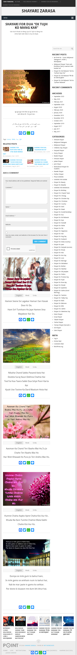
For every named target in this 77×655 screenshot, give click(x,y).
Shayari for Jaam (59, 244)
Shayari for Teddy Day (61, 298)
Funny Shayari (58, 153)
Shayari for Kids (59, 252)
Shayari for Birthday (60, 190)
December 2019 (59, 115)
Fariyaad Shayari (59, 150)
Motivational (21, 650)
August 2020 (58, 107)
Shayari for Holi (58, 233)
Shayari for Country (60, 204)
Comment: (9, 187)
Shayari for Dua (59, 215)
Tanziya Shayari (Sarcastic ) (62, 325)
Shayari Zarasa (38, 11)
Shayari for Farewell (60, 223)
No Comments (7, 156)
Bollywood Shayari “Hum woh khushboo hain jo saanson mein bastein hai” (63, 66)
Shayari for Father (59, 225)
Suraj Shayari (58, 317)
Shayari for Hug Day (60, 236)
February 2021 (58, 102)
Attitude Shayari (59, 139)
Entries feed (57, 341)
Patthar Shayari (58, 174)
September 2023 (59, 96)
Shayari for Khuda (59, 250)
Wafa (13, 139)
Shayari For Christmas (60, 201)
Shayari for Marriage (60, 261)
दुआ (20, 139)
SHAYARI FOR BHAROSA (61, 187)
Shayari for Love (59, 258)
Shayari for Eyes (59, 220)
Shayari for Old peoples (61, 271)
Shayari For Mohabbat (61, 263)
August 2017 (58, 126)
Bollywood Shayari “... (30, 1)
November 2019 (59, 118)
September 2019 (59, 123)
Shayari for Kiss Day (60, 255)
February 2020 (58, 110)
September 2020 (59, 104)
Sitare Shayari (58, 314)
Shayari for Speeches (60, 288)
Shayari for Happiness (60, 231)
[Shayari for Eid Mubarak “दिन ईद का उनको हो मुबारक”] (44, 621)
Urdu (35, 295)
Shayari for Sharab (59, 285)
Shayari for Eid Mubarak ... (50, 1)
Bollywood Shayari (59, 145)
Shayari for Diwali (59, 209)
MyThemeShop (49, 645)
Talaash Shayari (58, 319)
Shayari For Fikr (58, 228)
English (19, 295)
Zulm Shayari (58, 330)
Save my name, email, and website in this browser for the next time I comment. (26, 236)
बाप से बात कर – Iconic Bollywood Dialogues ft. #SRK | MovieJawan (63, 59)
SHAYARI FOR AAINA (60, 179)
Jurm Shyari (57, 164)
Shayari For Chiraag (60, 196)
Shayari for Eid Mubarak (61, 217)
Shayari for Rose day (60, 282)
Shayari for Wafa (59, 300)
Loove (9, 139)
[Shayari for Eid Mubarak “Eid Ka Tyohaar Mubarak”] (56, 621)
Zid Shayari (57, 328)
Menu (5, 18)
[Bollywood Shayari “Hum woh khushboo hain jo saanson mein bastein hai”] (20, 621)
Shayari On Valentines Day (62, 311)
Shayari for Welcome (60, 303)
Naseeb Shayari (58, 171)
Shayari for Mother (60, 266)
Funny (5, 650)
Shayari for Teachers (60, 295)
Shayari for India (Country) (62, 242)
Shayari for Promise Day (61, 277)
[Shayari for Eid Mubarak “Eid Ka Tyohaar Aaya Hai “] (32, 621)
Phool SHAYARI (58, 177)
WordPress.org (58, 346)
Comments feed (59, 344)
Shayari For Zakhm (59, 309)
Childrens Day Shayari (60, 148)
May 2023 (57, 99)
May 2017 (57, 131)
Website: (8, 224)
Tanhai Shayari (58, 322)
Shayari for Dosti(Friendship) (62, 212)
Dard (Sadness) (51, 650)
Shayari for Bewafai (60, 185)
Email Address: (10, 216)
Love (11, 650)
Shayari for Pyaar (59, 279)
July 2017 (57, 129)
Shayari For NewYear (60, 269)
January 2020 (58, 112)
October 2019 (58, 121)
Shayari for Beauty (59, 182)
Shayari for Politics (59, 274)
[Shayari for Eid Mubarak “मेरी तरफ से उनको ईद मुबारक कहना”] (68, 621)
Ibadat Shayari (58, 156)
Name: (8, 207)
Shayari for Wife (59, 306)
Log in (56, 338)
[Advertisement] (26, 51)
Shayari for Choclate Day (61, 198)
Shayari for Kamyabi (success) (63, 247)
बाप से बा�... (18, 1)
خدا (17, 139)
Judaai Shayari (58, 161)
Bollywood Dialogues (60, 142)
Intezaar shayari (59, 158)
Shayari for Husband (60, 239)
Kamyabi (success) (66, 650)
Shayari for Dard (59, 206)
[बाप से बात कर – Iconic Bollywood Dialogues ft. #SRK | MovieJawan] (8, 621)
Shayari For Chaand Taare (62, 193)
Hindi (27, 295)
